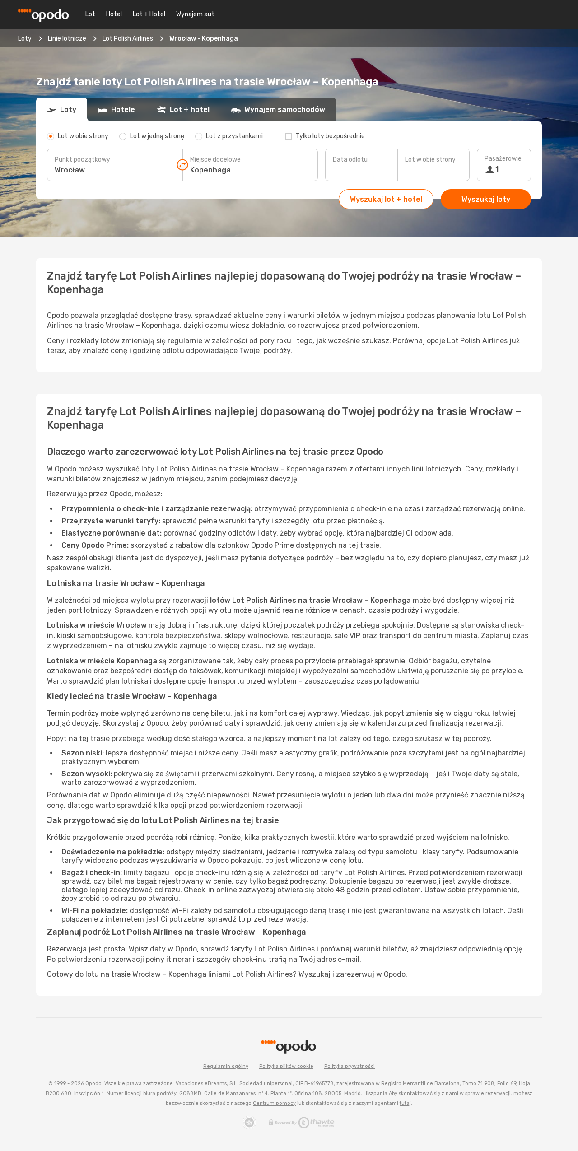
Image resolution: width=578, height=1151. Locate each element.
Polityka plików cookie (286, 1066)
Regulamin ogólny (225, 1066)
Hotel (114, 14)
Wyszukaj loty (485, 199)
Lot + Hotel (149, 14)
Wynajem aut (195, 14)
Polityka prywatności (349, 1066)
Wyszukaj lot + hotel (386, 199)
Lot (90, 14)
